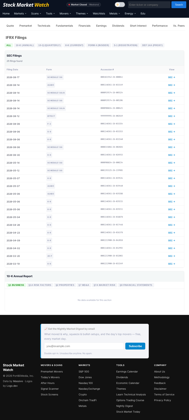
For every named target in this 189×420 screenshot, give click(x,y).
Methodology (162, 377)
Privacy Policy (162, 400)
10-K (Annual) (25, 45)
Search (179, 4)
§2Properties (65, 285)
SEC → (171, 77)
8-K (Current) (74, 45)
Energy (129, 13)
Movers (64, 13)
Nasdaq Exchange (89, 388)
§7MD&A (84, 285)
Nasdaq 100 (86, 383)
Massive (18, 381)
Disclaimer (160, 388)
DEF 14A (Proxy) (152, 45)
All (8, 45)
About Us (159, 371)
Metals (113, 13)
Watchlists (99, 13)
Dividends (122, 377)
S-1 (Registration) (126, 45)
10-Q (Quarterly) (49, 45)
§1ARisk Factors (40, 285)
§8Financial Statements (136, 285)
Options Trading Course (130, 400)
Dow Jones (85, 377)
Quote (10, 25)
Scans (35, 13)
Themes (80, 13)
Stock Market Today (128, 411)
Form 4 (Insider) (98, 45)
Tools (49, 13)
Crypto (83, 394)
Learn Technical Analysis (131, 394)
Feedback (160, 383)
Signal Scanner (50, 388)
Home (6, 13)
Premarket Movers (52, 371)
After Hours (47, 383)
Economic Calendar (127, 383)
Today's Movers (50, 377)
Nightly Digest (124, 405)
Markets (19, 13)
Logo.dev (12, 385)
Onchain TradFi (88, 400)
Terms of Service (164, 394)
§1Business (16, 285)
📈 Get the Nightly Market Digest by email (69, 328)
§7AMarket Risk (105, 285)
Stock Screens (49, 394)
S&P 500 (84, 371)
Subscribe (135, 346)
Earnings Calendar (127, 371)
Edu (143, 13)
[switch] (120, 4)
